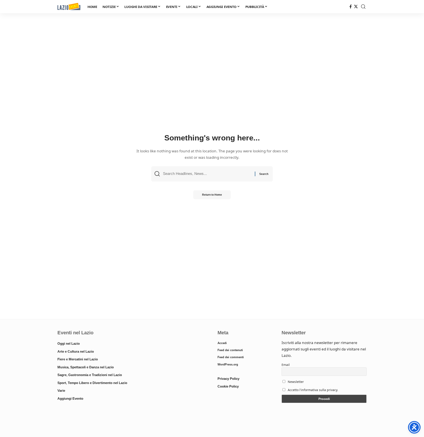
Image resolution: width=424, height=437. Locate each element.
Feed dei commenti (231, 357)
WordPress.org (228, 364)
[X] (356, 7)
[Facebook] (350, 7)
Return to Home (212, 194)
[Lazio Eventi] (68, 7)
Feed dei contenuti (230, 350)
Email (286, 365)
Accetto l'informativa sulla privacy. (313, 390)
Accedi (222, 343)
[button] (363, 6)
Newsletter (295, 382)
